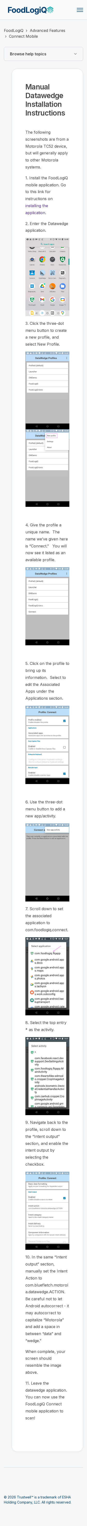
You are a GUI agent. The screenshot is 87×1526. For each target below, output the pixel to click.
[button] (43, 54)
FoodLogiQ (13, 30)
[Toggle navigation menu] (80, 10)
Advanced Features (47, 30)
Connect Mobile (23, 36)
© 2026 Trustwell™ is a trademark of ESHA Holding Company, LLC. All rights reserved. (37, 1499)
